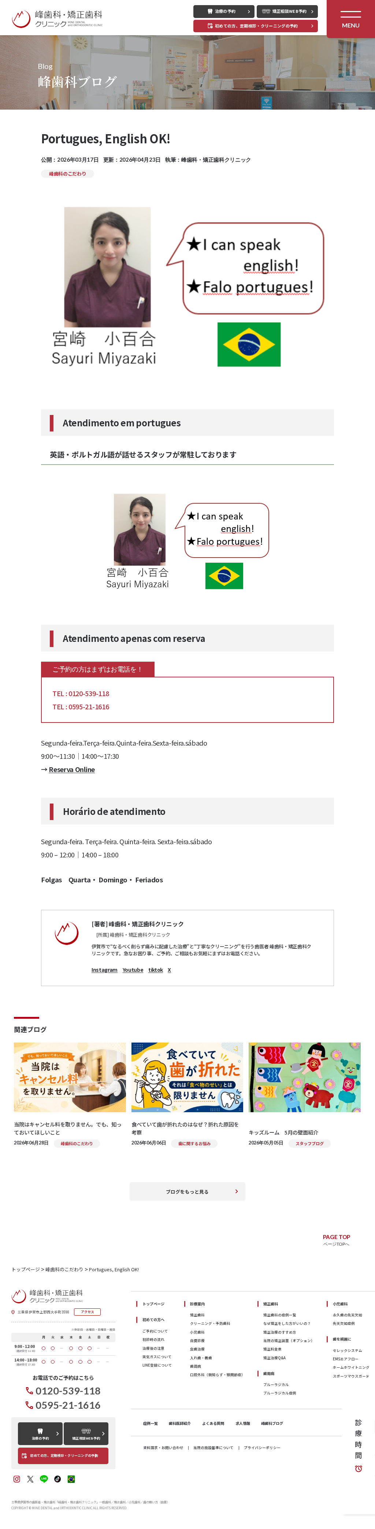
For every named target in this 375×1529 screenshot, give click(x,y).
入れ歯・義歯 (201, 1357)
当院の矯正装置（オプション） (289, 1340)
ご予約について (155, 1331)
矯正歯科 (197, 1314)
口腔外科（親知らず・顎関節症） (217, 1374)
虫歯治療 (197, 1349)
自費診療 (197, 1340)
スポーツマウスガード (351, 1376)
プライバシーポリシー (262, 1448)
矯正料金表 (272, 1349)
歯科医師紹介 (180, 1423)
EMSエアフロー (346, 1358)
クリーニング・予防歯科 (210, 1323)
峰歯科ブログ (272, 1423)
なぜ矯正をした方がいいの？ (287, 1323)
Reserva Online (72, 769)
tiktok (155, 969)
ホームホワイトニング (351, 1367)
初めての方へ (153, 1319)
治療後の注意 (153, 1348)
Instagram (105, 969)
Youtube (133, 969)
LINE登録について (157, 1365)
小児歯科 (197, 1332)
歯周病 (195, 1366)
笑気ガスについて (157, 1356)
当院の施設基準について (213, 1448)
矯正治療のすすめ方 (279, 1332)
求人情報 (242, 1423)
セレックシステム (347, 1350)
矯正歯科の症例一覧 (279, 1314)
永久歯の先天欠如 (347, 1314)
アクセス (87, 1311)
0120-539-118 (68, 1391)
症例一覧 (150, 1423)
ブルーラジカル (276, 1384)
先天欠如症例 (344, 1323)
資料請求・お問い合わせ (163, 1448)
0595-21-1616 (68, 1405)
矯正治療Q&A (274, 1357)
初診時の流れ (153, 1339)
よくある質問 (213, 1423)
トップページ (153, 1303)
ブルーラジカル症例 (279, 1393)
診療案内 (197, 1303)
